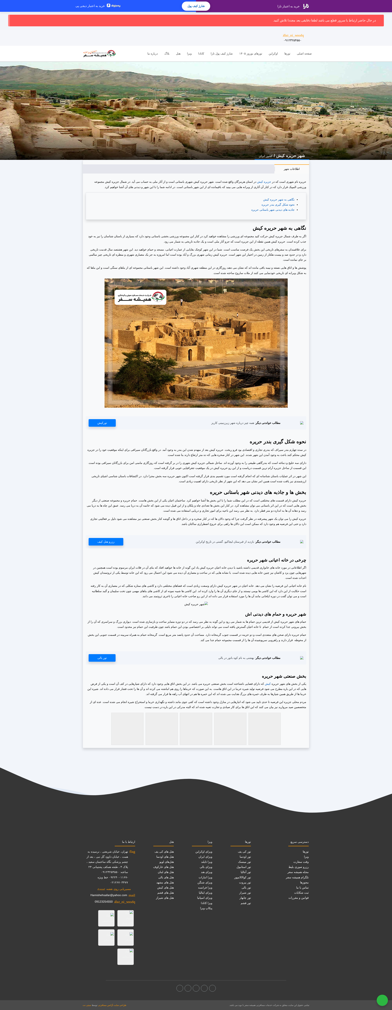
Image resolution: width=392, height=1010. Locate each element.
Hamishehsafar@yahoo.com (108, 895)
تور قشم (246, 903)
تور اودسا (245, 856)
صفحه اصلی (304, 53)
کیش (268, 683)
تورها (287, 53)
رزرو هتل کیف (106, 541)
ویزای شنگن (204, 882)
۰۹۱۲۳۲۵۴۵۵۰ (293, 37)
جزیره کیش (264, 181)
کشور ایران (266, 156)
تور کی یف (244, 851)
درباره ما (152, 53)
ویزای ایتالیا (205, 892)
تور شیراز (245, 892)
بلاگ (166, 53)
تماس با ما (302, 887)
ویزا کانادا (206, 903)
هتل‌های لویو (166, 861)
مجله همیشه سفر (298, 872)
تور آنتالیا (246, 872)
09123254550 (104, 901)
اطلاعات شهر (292, 168)
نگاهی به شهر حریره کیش (279, 199)
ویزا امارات (205, 877)
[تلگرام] (196, 988)
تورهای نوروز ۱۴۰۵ (250, 53)
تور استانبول (243, 867)
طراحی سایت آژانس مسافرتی (112, 1005)
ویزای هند (206, 872)
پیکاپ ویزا (206, 908)
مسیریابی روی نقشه (114, 889)
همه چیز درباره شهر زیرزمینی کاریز (232, 422)
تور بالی (102, 657)
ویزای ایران (205, 856)
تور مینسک (244, 861)
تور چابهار (245, 897)
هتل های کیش (165, 887)
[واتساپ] (179, 988)
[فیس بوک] (212, 988)
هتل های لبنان (166, 872)
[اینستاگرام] (204, 988)
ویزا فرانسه (205, 887)
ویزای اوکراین (203, 851)
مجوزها (304, 882)
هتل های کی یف (164, 851)
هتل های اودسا (165, 856)
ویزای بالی (206, 867)
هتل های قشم (165, 892)
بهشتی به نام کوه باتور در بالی (236, 657)
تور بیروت (245, 882)
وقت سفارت (301, 861)
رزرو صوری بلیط (298, 867)
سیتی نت (87, 1005)
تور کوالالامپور (242, 877)
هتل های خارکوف (163, 867)
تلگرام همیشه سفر (297, 877)
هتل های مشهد (165, 882)
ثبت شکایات (301, 892)
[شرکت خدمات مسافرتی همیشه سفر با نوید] (99, 53)
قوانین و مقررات (298, 897)
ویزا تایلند (206, 861)
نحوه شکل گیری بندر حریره (278, 204)
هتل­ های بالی (166, 877)
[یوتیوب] (188, 988)
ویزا (189, 53)
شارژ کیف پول (196, 6)
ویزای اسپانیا (204, 897)
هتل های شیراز (165, 897)
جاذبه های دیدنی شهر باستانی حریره (273, 209)
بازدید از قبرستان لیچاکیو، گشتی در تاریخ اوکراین (225, 541)
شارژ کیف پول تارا (222, 53)
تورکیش (102, 422)
